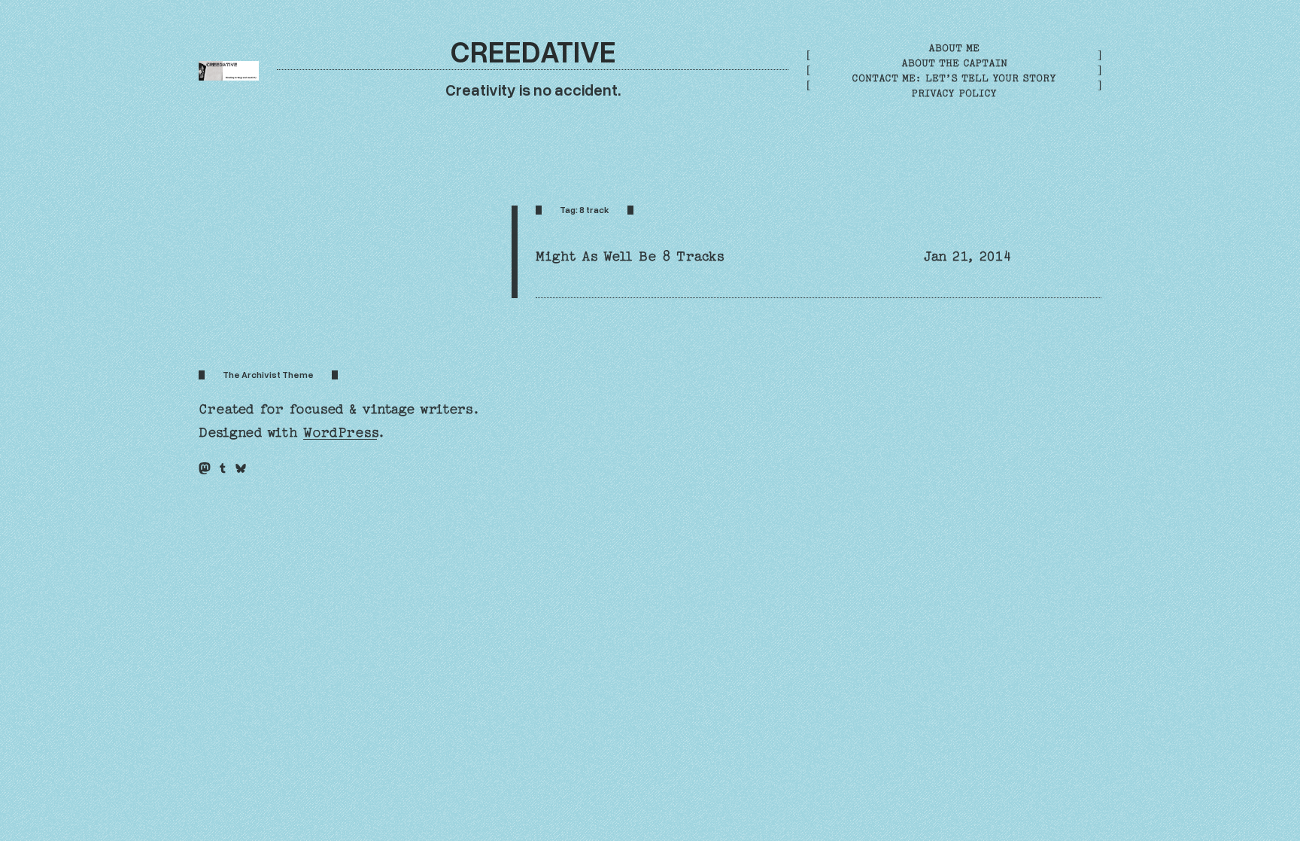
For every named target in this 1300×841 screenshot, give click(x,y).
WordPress (340, 432)
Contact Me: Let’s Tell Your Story (954, 78)
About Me (954, 48)
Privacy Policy (954, 93)
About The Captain (954, 63)
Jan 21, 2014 (967, 256)
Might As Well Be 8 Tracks (630, 256)
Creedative (533, 50)
